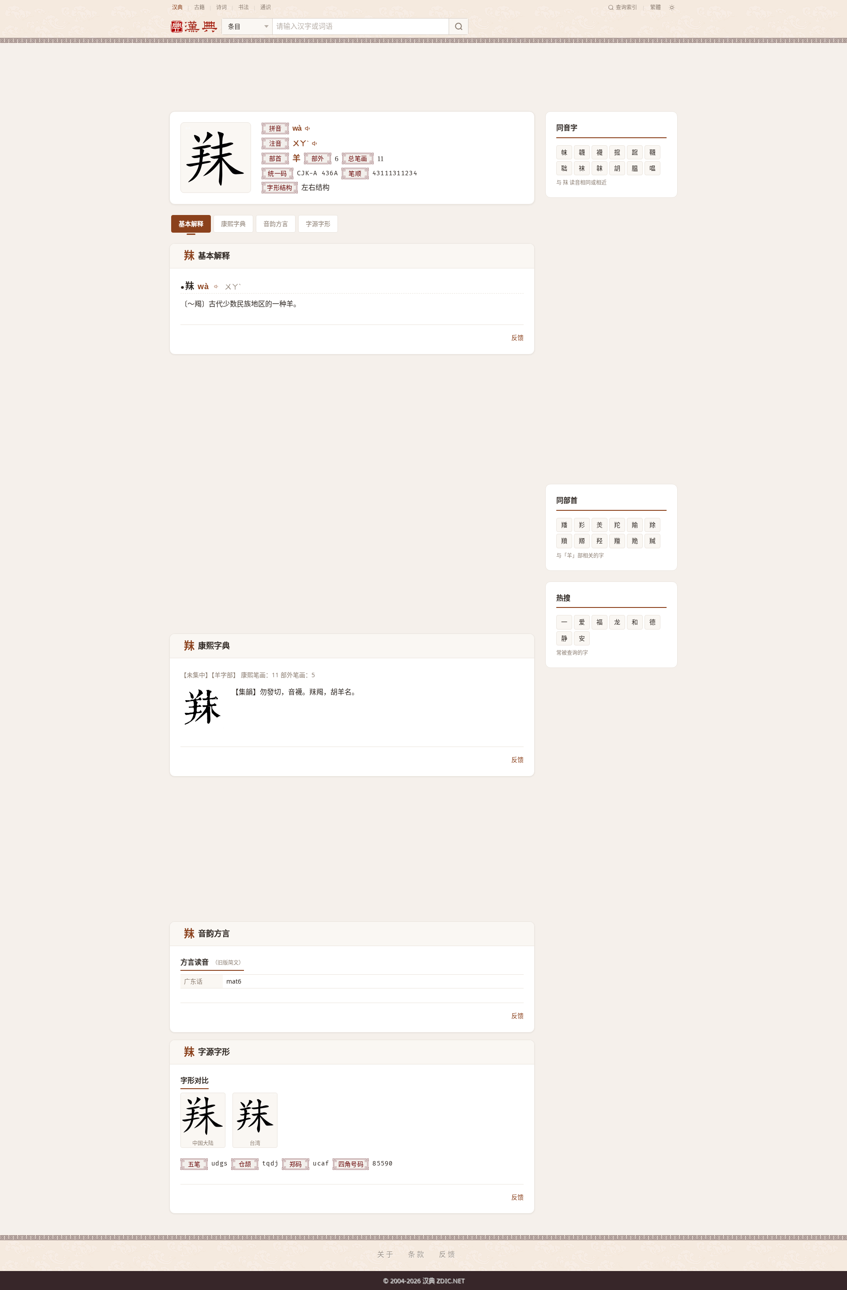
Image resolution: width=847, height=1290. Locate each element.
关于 (386, 1254)
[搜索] (458, 26)
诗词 (221, 7)
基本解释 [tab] (191, 223)
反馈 (517, 337)
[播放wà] (308, 128)
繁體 (655, 7)
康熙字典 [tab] (233, 223)
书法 (243, 7)
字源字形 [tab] (318, 223)
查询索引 (626, 7)
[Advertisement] (423, 70)
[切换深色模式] (672, 7)
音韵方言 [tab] (275, 223)
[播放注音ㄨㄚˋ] (315, 143)
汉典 (177, 7)
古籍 (199, 7)
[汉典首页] (193, 27)
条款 (417, 1254)
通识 (265, 7)
